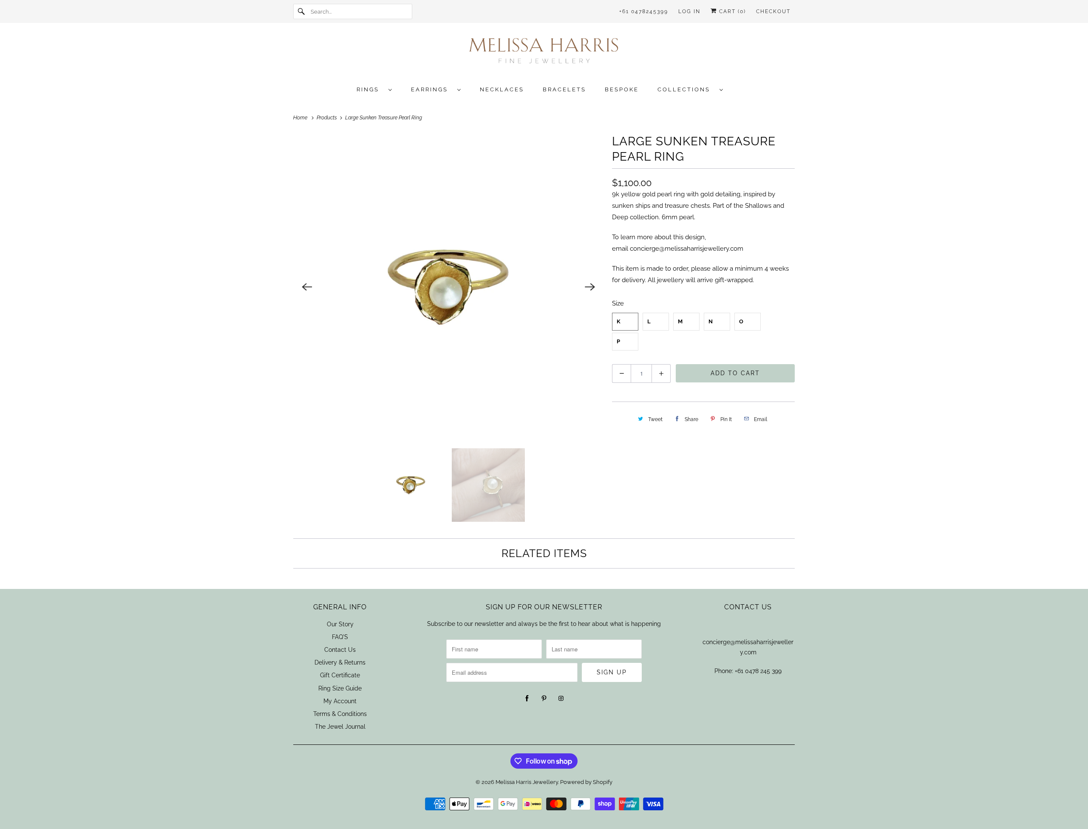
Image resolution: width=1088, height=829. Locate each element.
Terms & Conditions (340, 713)
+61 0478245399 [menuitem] (643, 11)
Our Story (340, 624)
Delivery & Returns (340, 662)
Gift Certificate (340, 675)
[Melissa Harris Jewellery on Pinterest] (544, 698)
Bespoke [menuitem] (622, 89)
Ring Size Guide (340, 688)
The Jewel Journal (340, 726)
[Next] (590, 286)
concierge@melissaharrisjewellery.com (686, 248)
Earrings (432, 89)
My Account (340, 701)
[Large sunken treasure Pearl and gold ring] (448, 287)
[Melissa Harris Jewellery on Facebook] (527, 698)
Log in (689, 11)
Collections (686, 89)
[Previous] (307, 286)
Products (327, 118)
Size (618, 303)
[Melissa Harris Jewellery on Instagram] (561, 698)
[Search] (301, 11)
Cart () (731, 11)
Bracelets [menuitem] (564, 89)
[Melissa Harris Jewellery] (544, 53)
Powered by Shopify (586, 782)
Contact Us (340, 649)
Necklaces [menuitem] (502, 89)
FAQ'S (340, 637)
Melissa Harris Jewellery (527, 782)
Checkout (773, 11)
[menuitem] (379, 89)
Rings (370, 89)
